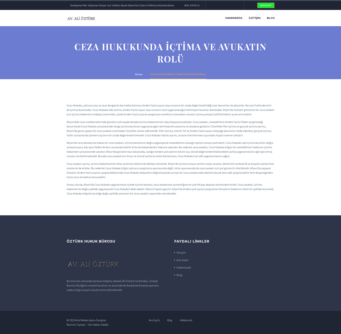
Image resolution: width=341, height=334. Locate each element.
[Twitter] (219, 5)
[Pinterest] (229, 5)
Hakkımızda (233, 18)
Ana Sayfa (182, 260)
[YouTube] (235, 5)
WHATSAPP (266, 5)
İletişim (255, 18)
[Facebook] (213, 5)
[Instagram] (224, 5)
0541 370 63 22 (191, 5)
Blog (271, 18)
